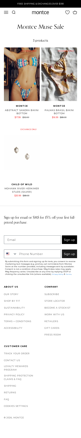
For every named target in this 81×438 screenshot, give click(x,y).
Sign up (69, 240)
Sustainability (14, 307)
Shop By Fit (12, 301)
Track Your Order (17, 353)
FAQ (6, 399)
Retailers (51, 321)
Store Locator (54, 301)
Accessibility (13, 328)
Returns (10, 392)
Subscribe (51, 294)
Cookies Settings (16, 406)
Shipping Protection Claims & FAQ (18, 377)
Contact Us (12, 360)
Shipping (10, 385)
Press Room (52, 334)
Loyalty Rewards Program (16, 368)
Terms (68, 274)
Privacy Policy (14, 314)
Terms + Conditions (17, 321)
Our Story (11, 294)
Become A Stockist (57, 307)
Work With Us (54, 314)
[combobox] (10, 254)
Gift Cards (51, 328)
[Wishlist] (67, 12)
